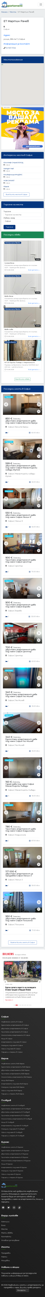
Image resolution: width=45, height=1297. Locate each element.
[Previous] (5, 915)
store (27, 28)
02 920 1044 (11, 48)
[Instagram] (14, 1141)
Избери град (9, 218)
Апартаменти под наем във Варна (14, 1017)
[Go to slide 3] (18, 938)
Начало (4, 12)
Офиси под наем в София (10, 982)
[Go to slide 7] (25, 938)
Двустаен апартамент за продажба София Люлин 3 (19, 808)
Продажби (6, 1187)
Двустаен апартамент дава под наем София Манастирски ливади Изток (21, 401)
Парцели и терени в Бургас (12, 1111)
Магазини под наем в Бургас (12, 1104)
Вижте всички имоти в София (22, 876)
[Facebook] (3, 1141)
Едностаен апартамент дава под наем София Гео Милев (21, 629)
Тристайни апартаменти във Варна (15, 1007)
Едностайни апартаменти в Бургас (15, 1084)
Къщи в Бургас (7, 1098)
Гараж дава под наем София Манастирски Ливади (19, 719)
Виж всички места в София (16, 194)
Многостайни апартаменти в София (15, 969)
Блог (3, 1159)
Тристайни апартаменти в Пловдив (15, 1049)
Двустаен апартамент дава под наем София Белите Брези (21, 355)
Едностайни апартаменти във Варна (15, 1000)
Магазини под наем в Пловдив (13, 1062)
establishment (15, 30)
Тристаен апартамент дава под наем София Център (20, 494)
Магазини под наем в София (12, 979)
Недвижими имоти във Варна (12, 997)
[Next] (40, 915)
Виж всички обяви (22, 313)
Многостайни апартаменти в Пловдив (16, 1052)
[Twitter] (8, 1141)
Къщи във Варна (7, 1014)
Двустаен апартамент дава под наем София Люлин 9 (20, 450)
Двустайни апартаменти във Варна (15, 1004)
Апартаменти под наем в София (13, 975)
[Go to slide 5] (22, 938)
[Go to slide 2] (15, 938)
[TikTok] (19, 1141)
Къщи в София (6, 972)
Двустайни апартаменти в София (14, 962)
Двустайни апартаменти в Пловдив (15, 1046)
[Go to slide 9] (29, 938)
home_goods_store (25, 25)
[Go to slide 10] (30, 938)
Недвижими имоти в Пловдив (13, 1039)
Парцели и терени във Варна (12, 1027)
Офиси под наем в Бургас (11, 1108)
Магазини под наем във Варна (12, 1021)
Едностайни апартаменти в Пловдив (16, 1042)
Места (13, 12)
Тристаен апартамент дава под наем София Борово (20, 539)
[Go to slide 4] (20, 938)
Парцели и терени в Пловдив (12, 1069)
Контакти (6, 1170)
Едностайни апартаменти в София (15, 959)
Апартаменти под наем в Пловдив (14, 1059)
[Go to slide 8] (27, 938)
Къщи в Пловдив (7, 1056)
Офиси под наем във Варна (11, 1024)
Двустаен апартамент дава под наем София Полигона (20, 853)
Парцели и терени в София (11, 986)
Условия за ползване (10, 1174)
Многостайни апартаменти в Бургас (16, 1094)
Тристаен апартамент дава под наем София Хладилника (20, 763)
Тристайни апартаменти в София (14, 965)
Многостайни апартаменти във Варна (16, 1010)
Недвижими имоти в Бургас (12, 1081)
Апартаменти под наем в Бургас (14, 1101)
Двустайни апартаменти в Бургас (14, 1087)
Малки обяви (7, 1166)
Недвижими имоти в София (12, 955)
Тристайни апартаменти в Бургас (14, 1091)
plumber (13, 25)
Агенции (5, 1155)
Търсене (7, 212)
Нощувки (5, 1194)
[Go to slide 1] (14, 938)
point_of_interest (16, 28)
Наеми (4, 1190)
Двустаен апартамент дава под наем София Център (20, 584)
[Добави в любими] (38, 345)
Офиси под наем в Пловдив (11, 1066)
